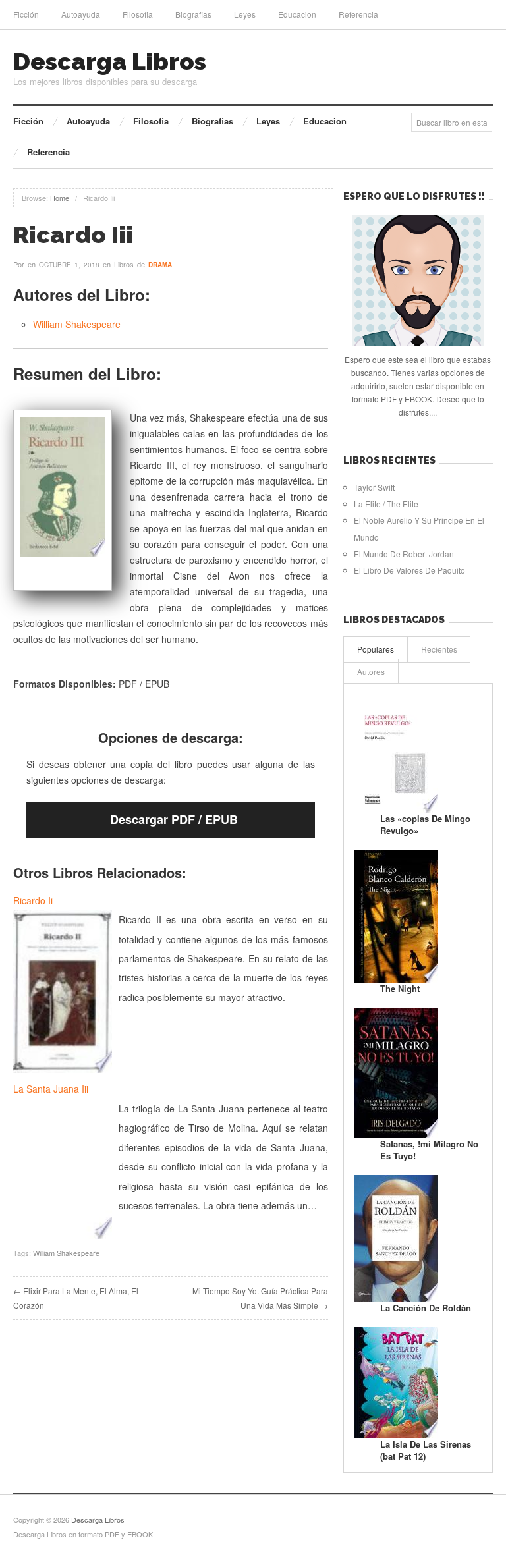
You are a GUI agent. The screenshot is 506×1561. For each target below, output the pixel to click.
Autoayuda (80, 14)
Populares (375, 649)
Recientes (439, 649)
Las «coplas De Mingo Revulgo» (425, 824)
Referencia (358, 14)
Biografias (193, 14)
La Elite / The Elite (386, 503)
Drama (160, 264)
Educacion (297, 14)
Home (59, 197)
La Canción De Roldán (425, 1307)
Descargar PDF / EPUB (174, 819)
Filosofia (138, 14)
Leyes (245, 14)
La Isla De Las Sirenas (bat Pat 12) (425, 1450)
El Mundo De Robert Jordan (404, 553)
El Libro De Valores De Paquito (409, 570)
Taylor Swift (374, 487)
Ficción (26, 14)
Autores (371, 671)
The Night (400, 988)
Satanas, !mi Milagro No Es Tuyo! (429, 1149)
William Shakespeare (77, 324)
